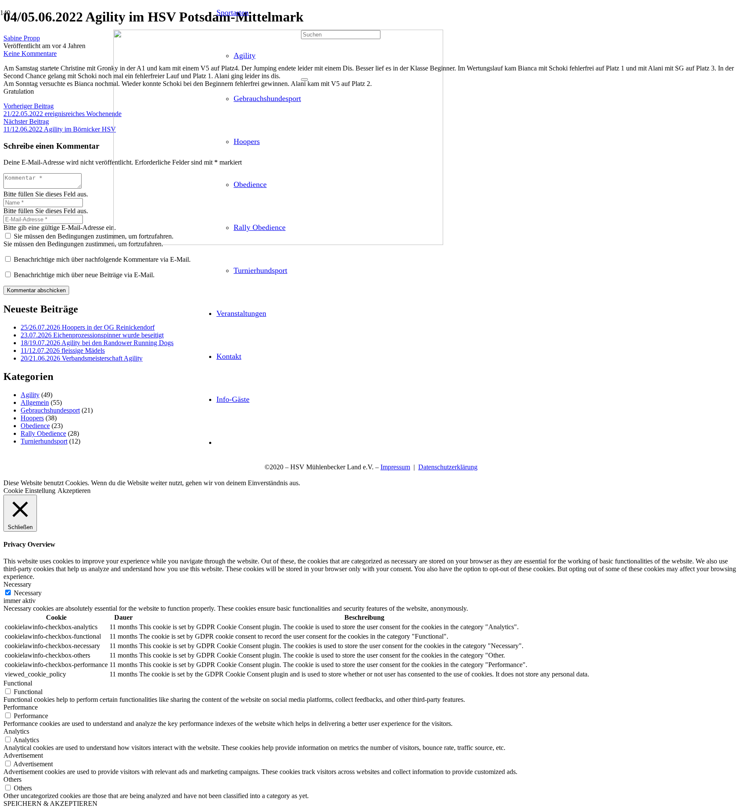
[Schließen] (304, 79)
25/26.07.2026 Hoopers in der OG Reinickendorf (88, 327)
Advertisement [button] (23, 755)
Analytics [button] (16, 731)
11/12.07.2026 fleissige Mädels (63, 350)
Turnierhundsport (44, 441)
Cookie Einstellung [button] (29, 490)
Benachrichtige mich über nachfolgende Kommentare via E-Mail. (102, 259)
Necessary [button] (17, 584)
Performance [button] (20, 707)
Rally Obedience (43, 433)
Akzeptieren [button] (74, 490)
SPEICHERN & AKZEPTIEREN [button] (50, 803)
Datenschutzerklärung (447, 467)
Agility (30, 394)
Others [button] (12, 779)
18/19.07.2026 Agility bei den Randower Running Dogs (97, 342)
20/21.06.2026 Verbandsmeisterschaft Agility (82, 358)
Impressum (395, 467)
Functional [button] (17, 683)
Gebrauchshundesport (50, 410)
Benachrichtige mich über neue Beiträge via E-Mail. (84, 274)
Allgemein (35, 402)
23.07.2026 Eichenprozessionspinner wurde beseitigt (92, 335)
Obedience (35, 425)
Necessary (28, 593)
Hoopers (32, 418)
